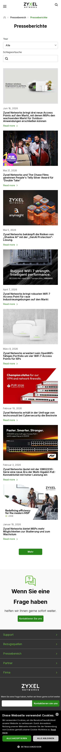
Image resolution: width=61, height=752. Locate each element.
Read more (9, 125)
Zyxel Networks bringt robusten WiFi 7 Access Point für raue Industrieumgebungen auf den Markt (26, 296)
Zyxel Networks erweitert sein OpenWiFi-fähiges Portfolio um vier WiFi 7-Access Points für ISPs (28, 356)
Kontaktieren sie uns (46, 703)
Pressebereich (12, 653)
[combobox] (57, 714)
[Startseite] (4, 17)
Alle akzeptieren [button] (17, 738)
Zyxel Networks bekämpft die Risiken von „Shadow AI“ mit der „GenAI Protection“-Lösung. (28, 237)
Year (5, 38)
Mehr (30, 551)
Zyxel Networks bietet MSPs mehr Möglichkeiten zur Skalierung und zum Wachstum (26, 531)
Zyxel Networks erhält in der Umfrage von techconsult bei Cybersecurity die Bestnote (30, 414)
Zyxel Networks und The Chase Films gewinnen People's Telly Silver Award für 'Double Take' (28, 177)
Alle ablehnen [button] (45, 738)
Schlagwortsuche (12, 52)
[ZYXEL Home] (30, 4)
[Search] (56, 5)
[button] (30, 746)
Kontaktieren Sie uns (30, 618)
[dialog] (30, 731)
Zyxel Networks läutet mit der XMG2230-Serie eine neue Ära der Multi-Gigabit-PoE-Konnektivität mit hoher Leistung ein (29, 472)
